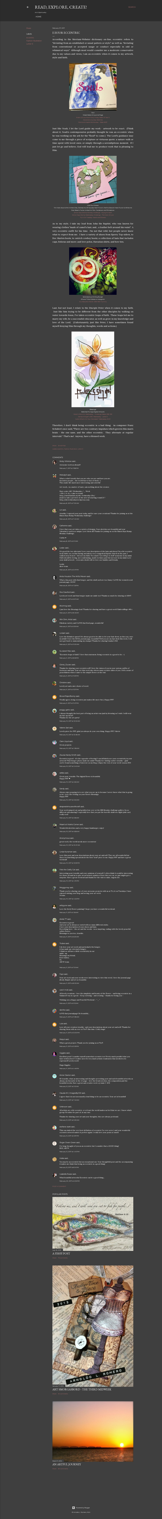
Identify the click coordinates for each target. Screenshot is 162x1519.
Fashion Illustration (34, 41)
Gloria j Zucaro (65, 665)
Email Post (62, 445)
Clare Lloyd (64, 741)
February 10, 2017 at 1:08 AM (69, 748)
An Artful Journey (66, 1464)
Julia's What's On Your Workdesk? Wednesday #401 (92, 419)
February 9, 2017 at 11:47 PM (69, 703)
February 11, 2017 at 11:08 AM (69, 1017)
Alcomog (63, 606)
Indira (62, 1158)
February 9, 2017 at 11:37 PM (69, 689)
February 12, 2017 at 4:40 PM (69, 1151)
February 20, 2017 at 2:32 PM (70, 1181)
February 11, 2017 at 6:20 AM (69, 937)
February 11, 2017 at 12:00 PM (70, 1033)
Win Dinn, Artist (66, 619)
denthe (63, 1010)
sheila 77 (63, 919)
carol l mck (64, 990)
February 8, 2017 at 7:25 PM (69, 585)
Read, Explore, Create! (61, 7)
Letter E (29, 44)
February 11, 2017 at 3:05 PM (69, 1046)
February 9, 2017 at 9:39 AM (69, 626)
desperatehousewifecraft (70, 807)
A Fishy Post (61, 1253)
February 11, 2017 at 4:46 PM (69, 1068)
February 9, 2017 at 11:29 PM (69, 676)
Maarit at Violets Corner (69, 824)
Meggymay (64, 887)
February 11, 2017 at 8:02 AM (69, 983)
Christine (63, 682)
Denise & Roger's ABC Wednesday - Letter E (93, 417)
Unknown (63, 1107)
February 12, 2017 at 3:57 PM (69, 1136)
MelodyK (63, 475)
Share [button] (28, 28)
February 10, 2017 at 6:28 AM (69, 831)
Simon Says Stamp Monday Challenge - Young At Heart (93, 212)
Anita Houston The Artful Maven (73, 576)
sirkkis (62, 773)
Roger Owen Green (68, 1142)
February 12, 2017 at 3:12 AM (69, 1086)
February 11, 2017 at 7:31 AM (69, 967)
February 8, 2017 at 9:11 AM (69, 541)
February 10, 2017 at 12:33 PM (70, 863)
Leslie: (62, 548)
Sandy (62, 789)
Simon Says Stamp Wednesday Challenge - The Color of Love (93, 215)
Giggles (63, 1053)
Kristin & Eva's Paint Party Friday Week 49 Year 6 (92, 117)
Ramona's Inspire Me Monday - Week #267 (92, 122)
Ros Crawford (65, 592)
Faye (62, 974)
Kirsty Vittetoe (66, 461)
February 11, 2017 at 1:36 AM (69, 912)
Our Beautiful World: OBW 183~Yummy (93, 301)
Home (38, 17)
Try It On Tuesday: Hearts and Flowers (93, 217)
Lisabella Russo (66, 1174)
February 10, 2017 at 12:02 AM (70, 721)
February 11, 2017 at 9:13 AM (69, 1003)
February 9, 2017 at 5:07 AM (69, 599)
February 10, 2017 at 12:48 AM (70, 735)
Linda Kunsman (66, 852)
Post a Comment (59, 1186)
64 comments (63, 1394)
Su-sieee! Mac (65, 651)
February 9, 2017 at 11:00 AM (69, 644)
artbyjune (63, 905)
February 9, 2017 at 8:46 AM (69, 613)
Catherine (64, 526)
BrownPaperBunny (67, 696)
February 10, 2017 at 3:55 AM (69, 818)
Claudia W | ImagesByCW (70, 1093)
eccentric (30, 38)
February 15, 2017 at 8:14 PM (69, 1167)
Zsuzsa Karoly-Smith (68, 755)
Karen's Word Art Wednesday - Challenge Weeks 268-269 (93, 414)
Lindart (62, 633)
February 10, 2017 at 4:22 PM (69, 899)
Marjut (62, 1039)
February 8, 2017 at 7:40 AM (69, 519)
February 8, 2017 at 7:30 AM (69, 503)
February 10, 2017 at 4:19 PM (69, 881)
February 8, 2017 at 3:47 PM (69, 570)
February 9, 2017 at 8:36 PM (69, 658)
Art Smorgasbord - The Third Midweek (81, 1389)
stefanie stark (65, 1127)
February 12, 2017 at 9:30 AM (69, 1120)
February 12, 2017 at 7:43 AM (69, 1100)
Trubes (62, 943)
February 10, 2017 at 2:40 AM (70, 766)
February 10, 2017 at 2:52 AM (69, 782)
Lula (61, 1024)
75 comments (62, 1258)
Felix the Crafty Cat (67, 870)
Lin (61, 510)
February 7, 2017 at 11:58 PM (69, 468)
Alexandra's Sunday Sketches (93, 120)
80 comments (63, 1469)
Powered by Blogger (83, 1508)
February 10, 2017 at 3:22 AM (69, 800)
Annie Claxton (65, 1075)
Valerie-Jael (64, 728)
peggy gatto (65, 710)
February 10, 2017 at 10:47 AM (70, 845)
